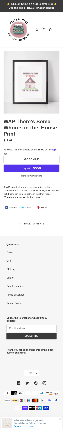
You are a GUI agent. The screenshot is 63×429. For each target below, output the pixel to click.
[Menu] (57, 29)
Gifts (8, 260)
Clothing (10, 269)
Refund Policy (13, 303)
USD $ (30, 373)
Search (10, 277)
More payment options (31, 176)
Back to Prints (33, 224)
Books (9, 252)
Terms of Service (15, 294)
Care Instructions (15, 286)
